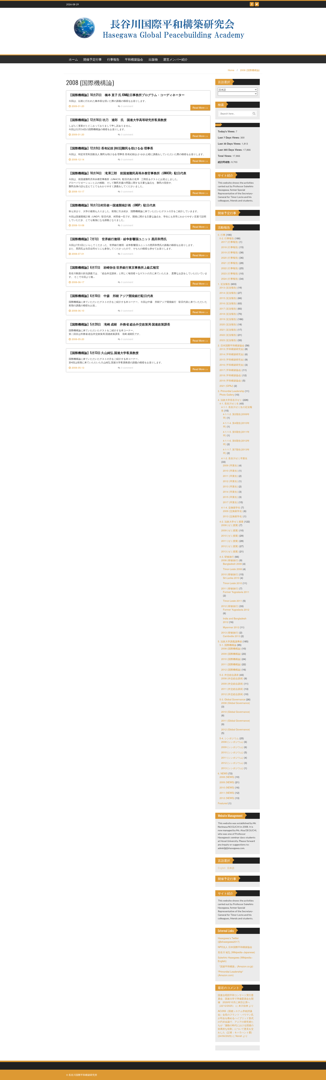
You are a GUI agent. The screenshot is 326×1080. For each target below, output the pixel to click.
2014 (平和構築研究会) (232, 354)
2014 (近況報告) (228, 292)
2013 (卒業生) (230, 486)
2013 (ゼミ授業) (230, 551)
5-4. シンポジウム (229, 738)
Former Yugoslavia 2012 (236, 609)
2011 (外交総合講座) (232, 689)
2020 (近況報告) (228, 324)
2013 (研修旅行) (230, 632)
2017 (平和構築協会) (231, 370)
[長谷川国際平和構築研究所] (161, 30)
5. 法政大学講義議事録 (230, 641)
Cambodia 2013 (231, 636)
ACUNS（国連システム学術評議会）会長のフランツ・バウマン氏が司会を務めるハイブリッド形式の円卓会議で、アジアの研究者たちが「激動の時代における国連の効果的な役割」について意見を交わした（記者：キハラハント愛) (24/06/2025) (235, 1023)
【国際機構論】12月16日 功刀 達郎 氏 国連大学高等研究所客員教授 (118, 119)
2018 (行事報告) (230, 247)
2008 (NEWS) (227, 777)
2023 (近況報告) (228, 340)
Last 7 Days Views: (229, 137)
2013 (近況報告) (228, 287)
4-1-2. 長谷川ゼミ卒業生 (234, 458)
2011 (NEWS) (227, 792)
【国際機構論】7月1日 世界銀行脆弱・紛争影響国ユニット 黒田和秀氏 (118, 239)
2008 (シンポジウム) (232, 741)
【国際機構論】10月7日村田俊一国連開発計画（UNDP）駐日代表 (112, 205)
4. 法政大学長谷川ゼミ (230, 400)
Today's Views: (227, 131)
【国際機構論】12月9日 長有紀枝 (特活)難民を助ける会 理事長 (111, 148)
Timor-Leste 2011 (232, 600)
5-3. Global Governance (232, 699)
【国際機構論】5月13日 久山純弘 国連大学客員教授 (104, 352)
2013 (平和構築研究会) (232, 349)
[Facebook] (252, 4)
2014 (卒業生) (230, 491)
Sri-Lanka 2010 (231, 578)
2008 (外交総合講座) (232, 678)
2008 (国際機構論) (250, 70)
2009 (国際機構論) (231, 653)
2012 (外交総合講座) (232, 694)
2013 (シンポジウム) (232, 768)
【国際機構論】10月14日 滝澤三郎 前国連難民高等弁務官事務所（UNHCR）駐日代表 (127, 173)
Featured (223, 803)
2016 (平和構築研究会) (232, 364)
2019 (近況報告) (228, 319)
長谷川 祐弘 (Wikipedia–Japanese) (236, 952)
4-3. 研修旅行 (227, 556)
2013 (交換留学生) (233, 516)
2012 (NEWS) (227, 798)
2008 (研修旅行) (230, 560)
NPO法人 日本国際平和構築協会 (235, 947)
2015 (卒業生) (230, 497)
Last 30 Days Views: (230, 143)
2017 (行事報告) (230, 242)
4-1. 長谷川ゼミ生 (229, 403)
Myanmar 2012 (231, 627)
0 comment (127, 106)
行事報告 (113, 59)
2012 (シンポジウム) (232, 763)
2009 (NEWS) (227, 782)
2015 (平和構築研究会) (232, 359)
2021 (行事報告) (230, 263)
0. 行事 (221, 234)
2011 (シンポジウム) (232, 757)
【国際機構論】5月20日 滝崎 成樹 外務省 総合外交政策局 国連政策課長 (119, 324)
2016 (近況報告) (228, 303)
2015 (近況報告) (228, 298)
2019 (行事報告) (230, 252)
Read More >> (200, 107)
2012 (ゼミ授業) (230, 546)
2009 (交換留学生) (233, 511)
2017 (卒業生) (230, 502)
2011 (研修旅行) (230, 588)
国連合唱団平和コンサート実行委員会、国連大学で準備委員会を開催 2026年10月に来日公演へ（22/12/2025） (235, 1000)
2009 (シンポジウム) (232, 747)
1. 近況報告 (224, 284)
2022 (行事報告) (230, 268)
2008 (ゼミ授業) (230, 525)
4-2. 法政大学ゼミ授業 (231, 521)
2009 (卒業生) (230, 465)
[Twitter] (257, 4)
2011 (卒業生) (230, 476)
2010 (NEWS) (227, 787)
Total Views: (225, 155)
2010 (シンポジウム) (232, 752)
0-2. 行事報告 (227, 238)
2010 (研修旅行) (230, 574)
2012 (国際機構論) (231, 669)
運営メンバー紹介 (175, 59)
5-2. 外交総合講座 (229, 674)
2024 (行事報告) (230, 278)
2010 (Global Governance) (235, 711)
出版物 (153, 59)
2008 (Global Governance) (235, 703)
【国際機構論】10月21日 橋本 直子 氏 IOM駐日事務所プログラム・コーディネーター (127, 94)
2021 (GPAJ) (226, 385)
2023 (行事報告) (230, 273)
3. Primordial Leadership (231, 391)
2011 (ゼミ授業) (230, 541)
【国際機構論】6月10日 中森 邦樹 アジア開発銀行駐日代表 (111, 295)
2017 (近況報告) (228, 308)
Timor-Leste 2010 (232, 583)
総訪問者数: (224, 162)
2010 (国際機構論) (231, 659)
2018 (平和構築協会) (231, 375)
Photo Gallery (227, 394)
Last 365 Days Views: (230, 149)
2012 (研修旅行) (230, 606)
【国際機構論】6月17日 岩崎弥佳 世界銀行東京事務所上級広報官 (114, 267)
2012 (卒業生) (230, 481)
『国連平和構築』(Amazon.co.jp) (235, 966)
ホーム (73, 59)
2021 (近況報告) (228, 329)
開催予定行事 (92, 59)
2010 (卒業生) (230, 470)
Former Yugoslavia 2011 (236, 592)
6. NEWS (223, 773)
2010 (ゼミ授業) (230, 535)
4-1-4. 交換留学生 (230, 507)
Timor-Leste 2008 (232, 569)
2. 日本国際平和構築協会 (231, 345)
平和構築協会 (134, 59)
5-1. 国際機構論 (228, 645)
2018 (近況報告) (228, 313)
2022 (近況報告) (228, 335)
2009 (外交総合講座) (232, 683)
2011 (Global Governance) (235, 720)
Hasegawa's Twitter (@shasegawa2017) (229, 939)
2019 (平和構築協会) (231, 380)
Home (231, 70)
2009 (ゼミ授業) (230, 530)
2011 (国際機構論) (231, 664)
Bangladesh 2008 (232, 563)
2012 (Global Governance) (235, 729)
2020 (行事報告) (230, 257)
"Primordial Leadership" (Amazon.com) (230, 973)
